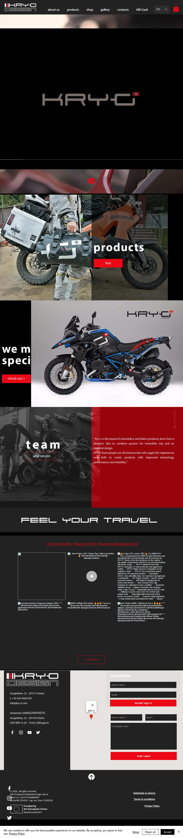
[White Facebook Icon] (9, 788)
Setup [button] (136, 832)
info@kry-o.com (18, 703)
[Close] (179, 832)
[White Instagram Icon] (9, 798)
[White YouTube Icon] (9, 808)
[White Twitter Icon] (9, 818)
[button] (176, 8)
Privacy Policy (17, 833)
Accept (167, 832)
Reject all (150, 832)
